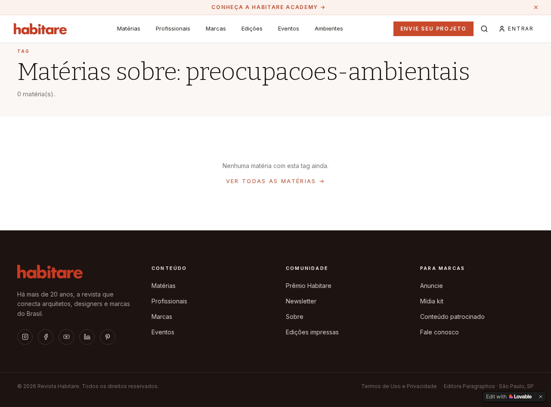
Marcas (216, 28)
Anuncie (431, 285)
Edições (252, 28)
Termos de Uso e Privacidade (399, 386)
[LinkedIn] (87, 337)
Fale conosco (439, 332)
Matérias (128, 28)
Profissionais (173, 28)
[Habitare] (40, 28)
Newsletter (301, 301)
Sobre (294, 316)
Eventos (288, 28)
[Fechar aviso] (536, 7)
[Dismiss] (541, 397)
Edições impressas (312, 332)
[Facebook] (45, 337)
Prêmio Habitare (308, 285)
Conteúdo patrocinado (452, 316)
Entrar (521, 28)
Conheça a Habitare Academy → (268, 7)
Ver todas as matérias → (275, 180)
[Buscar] (484, 28)
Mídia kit (431, 301)
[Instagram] (25, 337)
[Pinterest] (107, 337)
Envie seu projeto (433, 28)
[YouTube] (66, 337)
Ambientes (329, 28)
